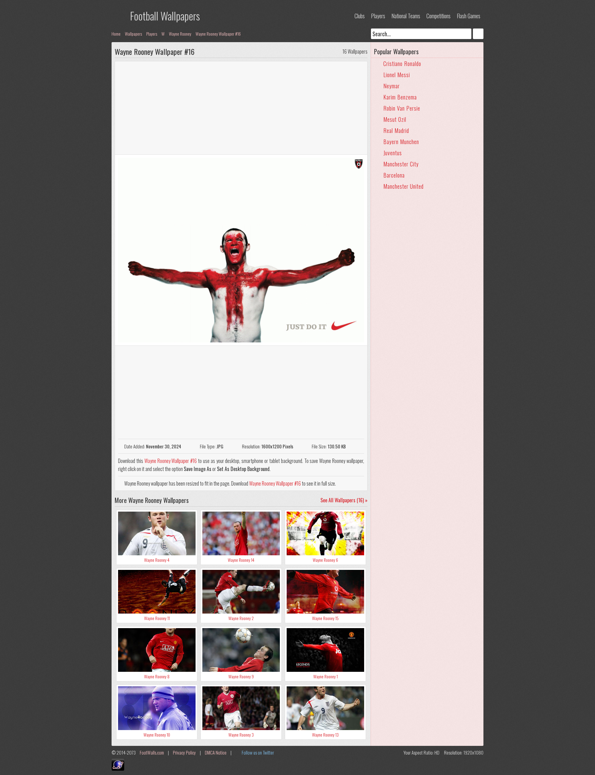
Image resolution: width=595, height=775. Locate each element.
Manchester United (403, 186)
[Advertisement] (241, 107)
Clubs (360, 16)
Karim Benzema (400, 97)
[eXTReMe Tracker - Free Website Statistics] (118, 768)
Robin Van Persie (401, 108)
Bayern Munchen (401, 142)
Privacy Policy (184, 752)
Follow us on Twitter (258, 752)
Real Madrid (396, 130)
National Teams (405, 16)
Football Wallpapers (165, 16)
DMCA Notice (216, 752)
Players (378, 16)
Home (116, 33)
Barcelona (394, 175)
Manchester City (401, 164)
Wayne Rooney (180, 33)
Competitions (438, 16)
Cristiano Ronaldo (402, 63)
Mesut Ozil (394, 119)
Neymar (391, 86)
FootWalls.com (152, 752)
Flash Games (468, 16)
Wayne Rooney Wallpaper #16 (218, 33)
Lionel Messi (396, 75)
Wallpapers (133, 33)
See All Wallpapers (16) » (344, 500)
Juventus (392, 153)
